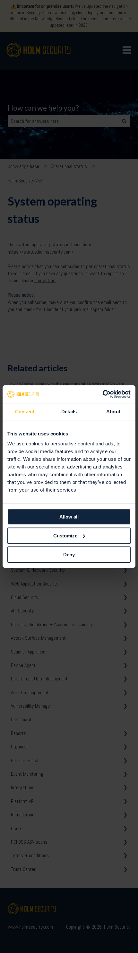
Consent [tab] (24, 411)
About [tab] (113, 411)
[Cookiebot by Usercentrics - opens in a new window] (102, 394)
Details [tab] (69, 411)
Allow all (69, 516)
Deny (69, 554)
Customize (65, 535)
